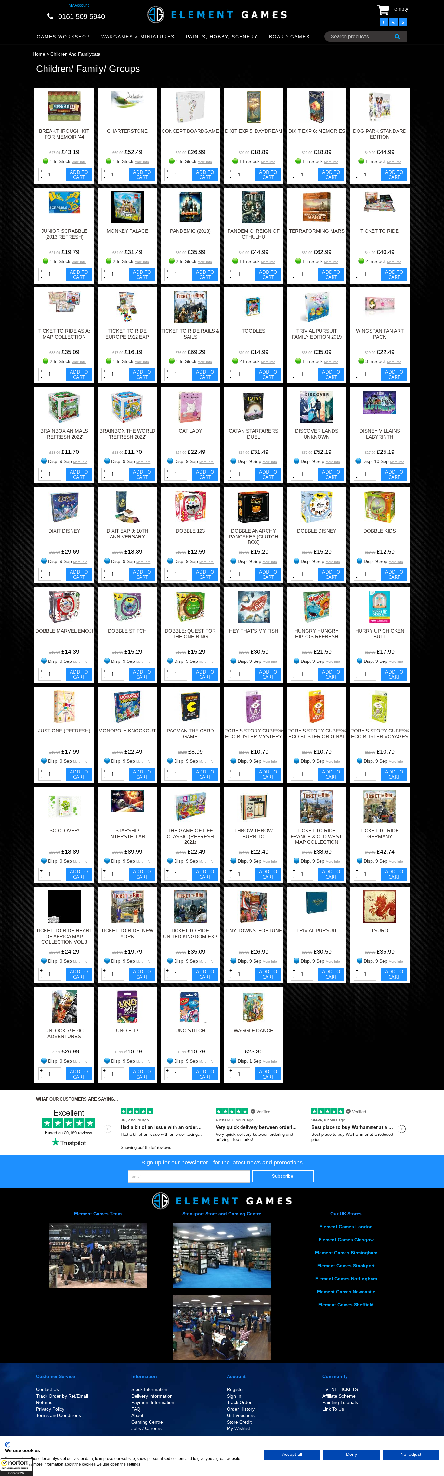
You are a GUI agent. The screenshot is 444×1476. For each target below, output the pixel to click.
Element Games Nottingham (346, 1278)
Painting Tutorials (340, 1402)
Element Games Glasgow (346, 1239)
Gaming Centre (147, 1422)
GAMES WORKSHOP (63, 36)
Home (39, 54)
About (137, 1415)
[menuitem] (63, 37)
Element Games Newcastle (346, 1291)
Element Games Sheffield (346, 1304)
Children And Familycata (75, 54)
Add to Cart (79, 174)
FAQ (135, 1409)
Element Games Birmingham (346, 1252)
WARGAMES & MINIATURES (138, 36)
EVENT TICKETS (340, 1389)
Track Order (239, 1402)
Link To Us (333, 1409)
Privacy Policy (50, 1409)
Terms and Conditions (58, 1415)
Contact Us (47, 1389)
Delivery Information (152, 1396)
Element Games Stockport (346, 1265)
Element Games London (346, 1226)
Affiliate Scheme (339, 1396)
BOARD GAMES (289, 36)
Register (235, 1389)
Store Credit (239, 1422)
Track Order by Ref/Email (62, 1396)
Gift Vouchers (241, 1415)
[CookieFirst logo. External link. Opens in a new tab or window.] (7, 1445)
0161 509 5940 (81, 16)
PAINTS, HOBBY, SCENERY (222, 36)
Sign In (234, 1396)
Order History (241, 1409)
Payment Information (152, 1402)
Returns (44, 1402)
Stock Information (149, 1389)
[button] (16, 1467)
